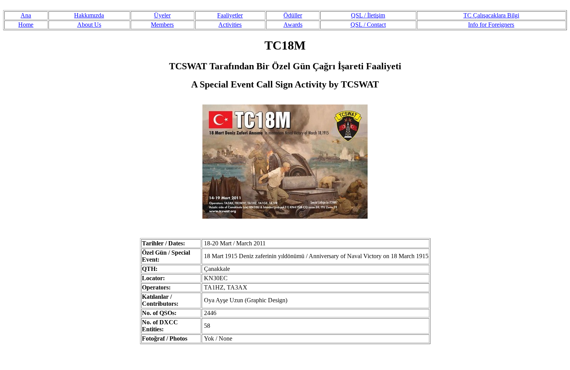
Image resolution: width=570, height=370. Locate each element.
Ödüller (292, 15)
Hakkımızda (89, 15)
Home (25, 24)
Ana (26, 15)
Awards (292, 24)
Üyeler (162, 15)
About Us (89, 24)
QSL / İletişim (368, 15)
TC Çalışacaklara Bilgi (491, 15)
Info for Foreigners (491, 24)
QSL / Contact (368, 24)
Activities (230, 24)
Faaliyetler (230, 15)
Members (162, 24)
